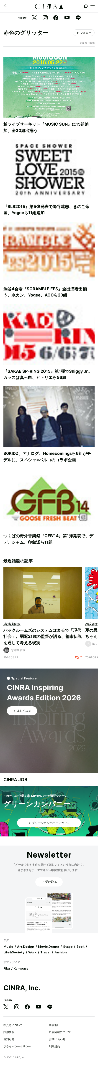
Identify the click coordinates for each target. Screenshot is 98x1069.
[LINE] (78, 18)
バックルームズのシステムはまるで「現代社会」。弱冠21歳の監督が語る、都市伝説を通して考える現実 (42, 636)
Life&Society (13, 952)
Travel (45, 952)
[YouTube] (67, 18)
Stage (68, 946)
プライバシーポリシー (17, 1046)
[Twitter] (34, 18)
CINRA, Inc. (22, 988)
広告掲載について (60, 1032)
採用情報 (8, 1032)
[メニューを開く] (92, 6)
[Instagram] (45, 18)
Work (32, 952)
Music (8, 946)
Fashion (60, 952)
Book (81, 946)
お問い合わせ (57, 1039)
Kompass (21, 968)
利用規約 (54, 1046)
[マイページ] (5, 6)
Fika (6, 968)
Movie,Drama (48, 946)
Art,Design (25, 946)
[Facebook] (55, 18)
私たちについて (13, 1025)
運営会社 (54, 1025)
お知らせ (8, 1039)
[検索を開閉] (85, 6)
